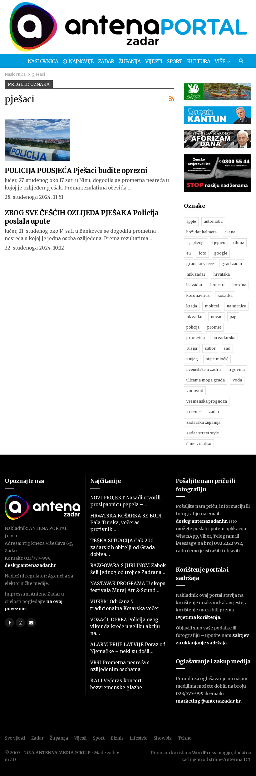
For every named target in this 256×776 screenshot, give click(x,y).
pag (233, 316)
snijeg (192, 359)
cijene (229, 232)
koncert (217, 285)
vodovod (194, 390)
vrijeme (193, 411)
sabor (210, 348)
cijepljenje (195, 242)
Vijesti (153, 61)
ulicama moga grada (205, 380)
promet (214, 327)
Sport (174, 61)
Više (220, 61)
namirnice (236, 306)
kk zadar (194, 285)
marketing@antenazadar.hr (208, 701)
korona (239, 285)
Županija (129, 61)
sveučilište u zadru (203, 369)
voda (237, 380)
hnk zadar (195, 274)
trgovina (237, 369)
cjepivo (218, 242)
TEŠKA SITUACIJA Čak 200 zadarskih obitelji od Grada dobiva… (122, 547)
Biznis (117, 738)
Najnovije (81, 61)
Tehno (185, 738)
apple (191, 221)
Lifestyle (138, 738)
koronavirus (198, 295)
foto (202, 253)
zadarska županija (203, 422)
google (220, 253)
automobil (213, 221)
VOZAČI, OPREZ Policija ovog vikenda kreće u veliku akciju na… (125, 626)
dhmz (238, 242)
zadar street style (202, 433)
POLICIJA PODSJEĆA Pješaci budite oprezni (76, 170)
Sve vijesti (15, 738)
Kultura (198, 61)
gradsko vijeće (200, 263)
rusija (191, 348)
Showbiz (163, 738)
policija (192, 327)
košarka (225, 295)
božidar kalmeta (201, 232)
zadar (214, 411)
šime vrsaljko (198, 443)
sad (227, 348)
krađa (191, 306)
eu (188, 253)
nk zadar (194, 316)
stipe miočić (217, 359)
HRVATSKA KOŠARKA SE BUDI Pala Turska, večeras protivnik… (126, 522)
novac (216, 316)
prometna (195, 337)
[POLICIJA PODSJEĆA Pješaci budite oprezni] (37, 140)
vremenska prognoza (206, 401)
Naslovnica (43, 61)
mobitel (212, 306)
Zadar (106, 61)
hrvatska (221, 274)
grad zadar (232, 263)
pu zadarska (224, 337)
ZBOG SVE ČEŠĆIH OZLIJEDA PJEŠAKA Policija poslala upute (82, 217)
